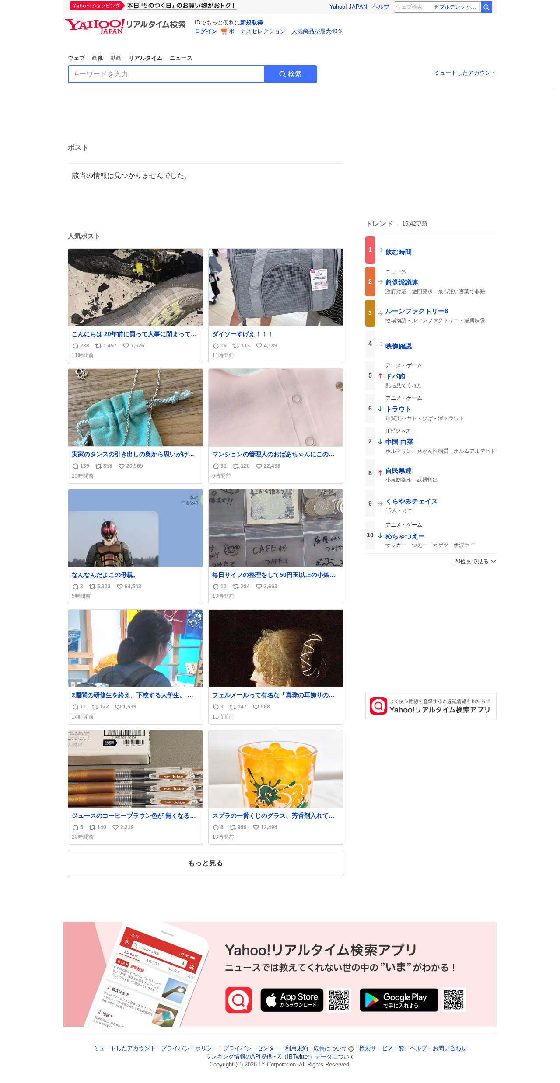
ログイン (206, 31)
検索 (295, 74)
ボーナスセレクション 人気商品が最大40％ (286, 31)
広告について (330, 1048)
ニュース (181, 58)
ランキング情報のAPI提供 (239, 1056)
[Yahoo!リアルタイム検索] (126, 21)
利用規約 (296, 1048)
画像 (97, 58)
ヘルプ (380, 6)
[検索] (486, 7)
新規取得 (251, 22)
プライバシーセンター (251, 1048)
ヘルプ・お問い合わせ (438, 1048)
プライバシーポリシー (189, 1048)
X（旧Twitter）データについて (316, 1056)
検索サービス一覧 (382, 1048)
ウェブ (76, 58)
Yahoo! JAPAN (348, 6)
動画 (116, 58)
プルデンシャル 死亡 (459, 7)
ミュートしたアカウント (465, 72)
